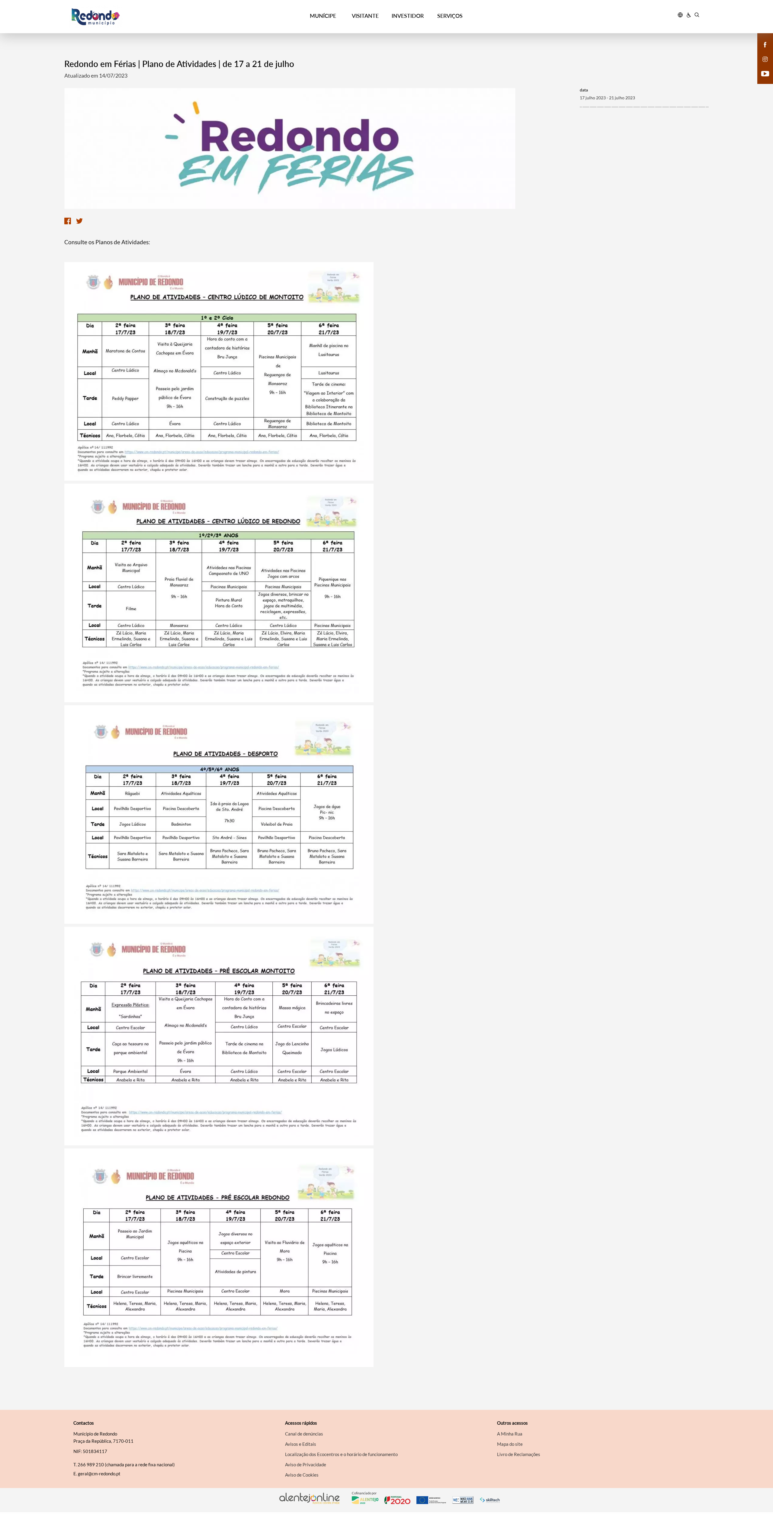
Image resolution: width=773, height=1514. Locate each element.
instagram (761, 65)
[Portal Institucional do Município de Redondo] (148, 16)
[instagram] (765, 58)
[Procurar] (697, 15)
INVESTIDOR (408, 15)
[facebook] (765, 44)
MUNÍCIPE (323, 15)
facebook (761, 50)
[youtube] (765, 73)
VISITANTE (365, 15)
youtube (761, 79)
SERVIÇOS (450, 15)
